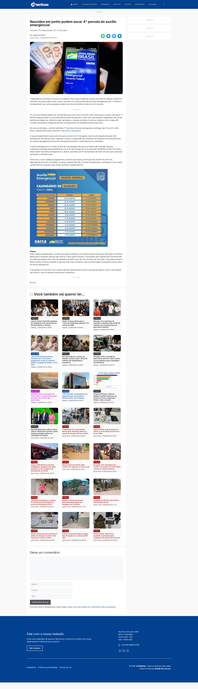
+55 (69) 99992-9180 (130, 645)
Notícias (35, 354)
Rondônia (105, 4)
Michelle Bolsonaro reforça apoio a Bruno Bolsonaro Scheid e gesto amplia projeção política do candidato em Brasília (44, 432)
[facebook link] (127, 650)
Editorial (153, 4)
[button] (164, 4)
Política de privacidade (47, 667)
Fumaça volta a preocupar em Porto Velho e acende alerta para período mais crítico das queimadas (44, 397)
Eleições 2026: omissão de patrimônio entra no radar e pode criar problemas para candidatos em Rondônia (107, 359)
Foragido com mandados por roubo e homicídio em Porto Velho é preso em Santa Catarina (107, 467)
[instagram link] (123, 650)
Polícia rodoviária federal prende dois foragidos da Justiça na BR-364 (75, 536)
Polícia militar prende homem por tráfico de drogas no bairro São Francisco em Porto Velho (44, 536)
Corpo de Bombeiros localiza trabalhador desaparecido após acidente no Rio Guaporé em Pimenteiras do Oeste (43, 468)
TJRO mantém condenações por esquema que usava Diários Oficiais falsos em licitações (75, 396)
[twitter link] (119, 650)
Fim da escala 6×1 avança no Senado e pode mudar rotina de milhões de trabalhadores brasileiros (74, 359)
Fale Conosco (34, 648)
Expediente (139, 4)
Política (117, 4)
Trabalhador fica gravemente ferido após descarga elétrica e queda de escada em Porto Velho (75, 431)
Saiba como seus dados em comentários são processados (92, 607)
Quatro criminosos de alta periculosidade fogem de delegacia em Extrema (72, 502)
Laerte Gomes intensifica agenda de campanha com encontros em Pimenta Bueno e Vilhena (44, 323)
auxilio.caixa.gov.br (73, 131)
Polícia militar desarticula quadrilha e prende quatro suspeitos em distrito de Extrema (107, 536)
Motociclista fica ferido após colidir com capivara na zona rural (75, 466)
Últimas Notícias (89, 4)
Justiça (66, 391)
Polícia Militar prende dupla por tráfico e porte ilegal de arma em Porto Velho (106, 431)
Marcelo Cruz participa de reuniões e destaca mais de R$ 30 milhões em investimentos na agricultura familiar (107, 324)
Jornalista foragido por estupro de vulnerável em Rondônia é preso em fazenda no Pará (43, 502)
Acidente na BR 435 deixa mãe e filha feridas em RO (106, 501)
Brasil (34, 282)
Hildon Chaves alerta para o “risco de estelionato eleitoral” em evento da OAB (75, 323)
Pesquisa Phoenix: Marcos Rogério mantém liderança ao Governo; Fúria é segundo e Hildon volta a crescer (105, 397)
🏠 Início (74, 4)
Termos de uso (65, 667)
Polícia (128, 4)
